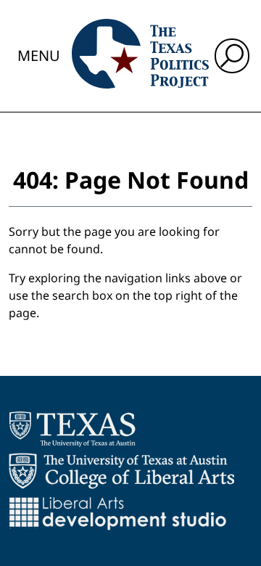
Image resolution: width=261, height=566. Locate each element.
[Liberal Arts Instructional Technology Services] (118, 513)
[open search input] (232, 55)
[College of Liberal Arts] (121, 471)
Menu (38, 55)
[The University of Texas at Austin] (72, 429)
